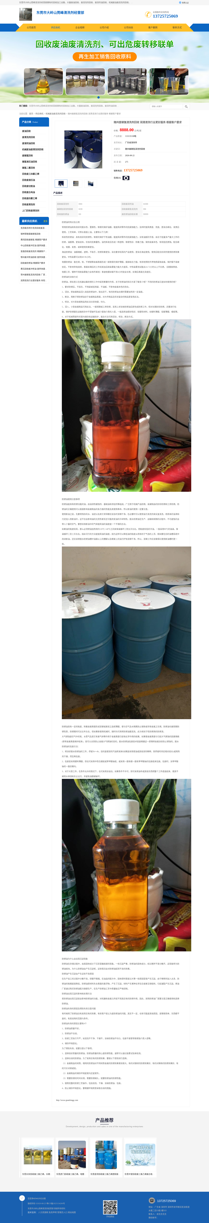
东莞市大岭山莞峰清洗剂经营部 (41, 1208)
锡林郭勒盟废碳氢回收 (31, 234)
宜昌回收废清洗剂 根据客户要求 (34, 251)
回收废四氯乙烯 (29, 198)
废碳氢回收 (27, 155)
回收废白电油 (28, 192)
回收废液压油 (28, 180)
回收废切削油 (28, 186)
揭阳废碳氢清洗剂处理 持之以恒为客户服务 (175, 1174)
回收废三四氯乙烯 (30, 174)
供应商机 (55, 27)
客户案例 (152, 27)
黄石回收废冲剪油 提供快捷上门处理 (34, 269)
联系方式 (177, 27)
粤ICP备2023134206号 (55, 1203)
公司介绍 (104, 27)
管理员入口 (62, 1212)
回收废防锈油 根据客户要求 (33, 263)
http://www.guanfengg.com (67, 1100)
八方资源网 (43, 1212)
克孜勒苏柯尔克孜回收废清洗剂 (34, 228)
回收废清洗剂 (28, 204)
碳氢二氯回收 (28, 168)
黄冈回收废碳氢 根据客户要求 (34, 240)
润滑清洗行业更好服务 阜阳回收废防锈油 (34, 280)
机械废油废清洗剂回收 (56, 114)
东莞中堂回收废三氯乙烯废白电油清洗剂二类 (74, 1174)
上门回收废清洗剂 (30, 210)
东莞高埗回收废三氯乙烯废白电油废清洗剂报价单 (144, 1174)
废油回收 (26, 131)
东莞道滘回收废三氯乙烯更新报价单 (36, 1174)
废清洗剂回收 (28, 137)
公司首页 (31, 27)
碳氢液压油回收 (29, 162)
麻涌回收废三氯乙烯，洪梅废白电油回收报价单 (109, 1174)
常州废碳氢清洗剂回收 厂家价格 (34, 275)
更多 (45, 221)
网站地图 (72, 1212)
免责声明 (53, 1212)
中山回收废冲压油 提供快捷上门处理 (34, 245)
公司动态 (128, 27)
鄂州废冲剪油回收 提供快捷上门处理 (34, 257)
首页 (31, 114)
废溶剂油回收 (28, 143)
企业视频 (79, 27)
